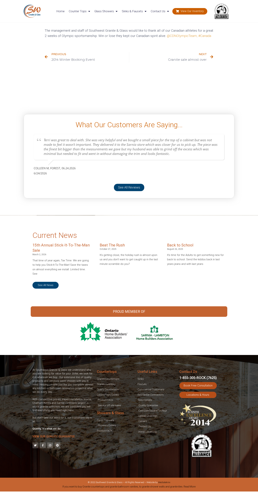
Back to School (180, 245)
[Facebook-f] (43, 445)
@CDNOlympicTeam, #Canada (189, 36)
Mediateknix (164, 482)
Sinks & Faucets (132, 11)
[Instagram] (50, 445)
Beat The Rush (112, 245)
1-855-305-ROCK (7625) (198, 378)
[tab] (129, 487)
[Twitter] (35, 445)
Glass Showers (104, 11)
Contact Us (158, 11)
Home (60, 11)
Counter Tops (78, 11)
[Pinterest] (57, 445)
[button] (189, 11)
